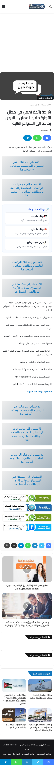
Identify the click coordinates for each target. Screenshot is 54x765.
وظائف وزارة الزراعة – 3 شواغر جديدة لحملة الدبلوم (41, 696)
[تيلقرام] (27, 138)
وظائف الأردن (35, 105)
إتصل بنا (16, 754)
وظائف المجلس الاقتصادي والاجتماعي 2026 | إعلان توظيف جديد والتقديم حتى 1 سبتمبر (14, 699)
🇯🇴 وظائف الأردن (33, 218)
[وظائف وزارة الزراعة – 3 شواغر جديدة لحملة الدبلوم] (40, 685)
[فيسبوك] (47, 138)
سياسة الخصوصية (44, 754)
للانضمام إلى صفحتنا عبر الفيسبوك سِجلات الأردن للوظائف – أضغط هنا (27, 287)
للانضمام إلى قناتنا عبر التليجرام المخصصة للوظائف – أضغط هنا (27, 165)
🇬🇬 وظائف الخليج (31, 231)
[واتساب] (37, 138)
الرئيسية (45, 105)
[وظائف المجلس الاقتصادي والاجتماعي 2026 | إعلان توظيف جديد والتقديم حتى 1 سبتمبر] (14, 685)
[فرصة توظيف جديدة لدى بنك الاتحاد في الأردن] (14, 715)
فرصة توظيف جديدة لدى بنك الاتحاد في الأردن (16, 726)
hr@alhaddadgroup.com (39, 391)
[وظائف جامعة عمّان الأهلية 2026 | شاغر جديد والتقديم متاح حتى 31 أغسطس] (40, 715)
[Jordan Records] (37, 6)
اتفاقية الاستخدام (28, 754)
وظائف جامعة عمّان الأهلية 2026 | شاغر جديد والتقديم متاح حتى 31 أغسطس (40, 727)
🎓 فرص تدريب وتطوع (32, 244)
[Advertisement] (27, 41)
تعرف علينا (7, 754)
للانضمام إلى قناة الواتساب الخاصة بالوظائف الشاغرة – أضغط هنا (27, 265)
